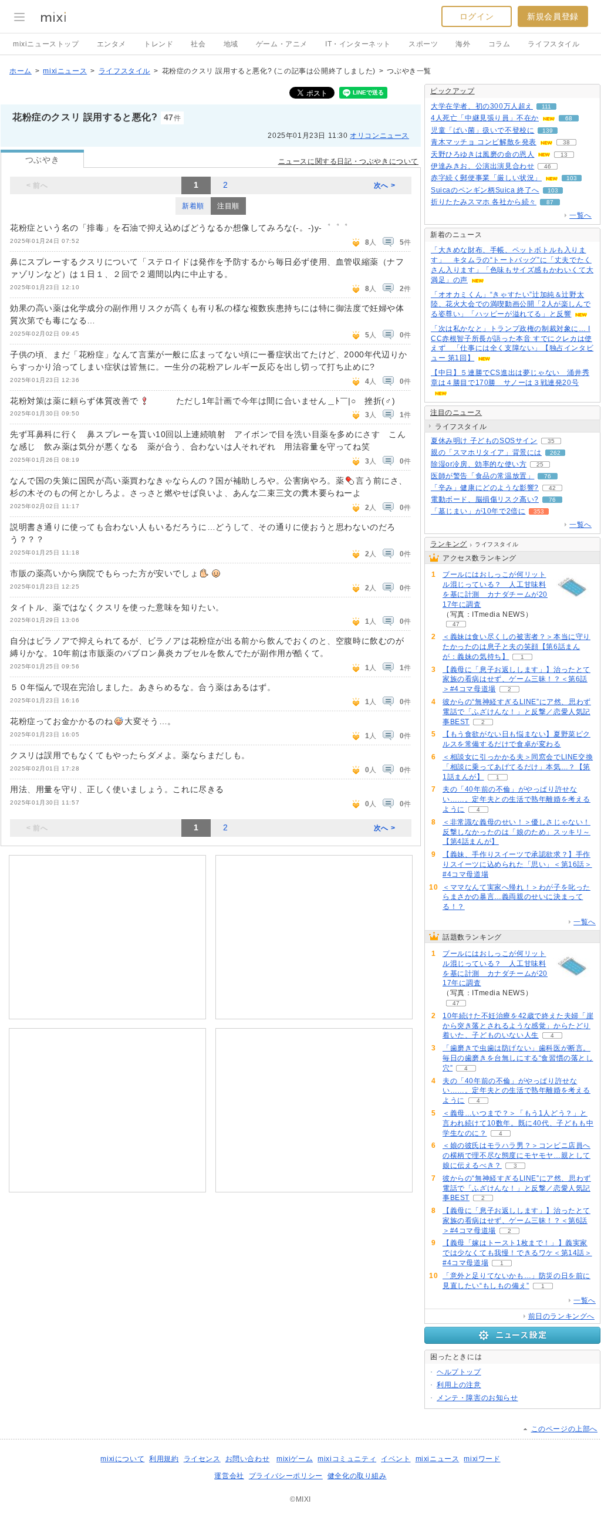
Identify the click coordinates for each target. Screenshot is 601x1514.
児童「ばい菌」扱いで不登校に (482, 130)
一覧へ (580, 215)
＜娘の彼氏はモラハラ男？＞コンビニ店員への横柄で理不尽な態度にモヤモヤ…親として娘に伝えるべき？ (516, 1155)
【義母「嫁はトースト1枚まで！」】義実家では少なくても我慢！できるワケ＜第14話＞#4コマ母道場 (517, 1253)
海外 (462, 44)
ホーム (20, 71)
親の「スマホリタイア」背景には (486, 452)
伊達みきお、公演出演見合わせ (482, 166)
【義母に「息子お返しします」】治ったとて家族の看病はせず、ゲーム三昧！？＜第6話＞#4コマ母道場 (516, 679)
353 (539, 511)
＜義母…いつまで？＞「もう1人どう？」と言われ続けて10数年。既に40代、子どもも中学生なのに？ (518, 1123)
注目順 (228, 206)
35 (551, 441)
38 (566, 142)
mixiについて (122, 1459)
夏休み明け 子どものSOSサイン (484, 441)
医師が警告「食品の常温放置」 (482, 476)
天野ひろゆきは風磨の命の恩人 (482, 154)
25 (539, 464)
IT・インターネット (358, 44)
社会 (198, 44)
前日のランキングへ (561, 1316)
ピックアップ (452, 91)
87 (549, 202)
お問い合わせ (247, 1459)
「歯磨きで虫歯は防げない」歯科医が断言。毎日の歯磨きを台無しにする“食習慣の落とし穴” (518, 1058)
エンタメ (111, 44)
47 (456, 624)
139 (547, 130)
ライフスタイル (553, 44)
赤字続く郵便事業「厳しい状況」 (486, 178)
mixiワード (482, 1459)
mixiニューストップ (46, 44)
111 (546, 106)
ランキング (448, 544)
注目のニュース (456, 412)
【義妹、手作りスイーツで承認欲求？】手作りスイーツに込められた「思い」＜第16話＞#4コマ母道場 (517, 864)
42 (552, 488)
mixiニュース (65, 71)
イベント (395, 1459)
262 (555, 453)
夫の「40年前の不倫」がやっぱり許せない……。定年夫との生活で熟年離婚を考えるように (516, 799)
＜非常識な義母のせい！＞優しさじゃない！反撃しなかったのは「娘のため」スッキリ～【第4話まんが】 (516, 832)
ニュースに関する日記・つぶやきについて (348, 161)
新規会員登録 (553, 16)
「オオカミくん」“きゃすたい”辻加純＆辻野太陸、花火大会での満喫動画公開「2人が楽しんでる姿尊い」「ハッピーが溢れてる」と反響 (510, 304)
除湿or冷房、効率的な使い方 (478, 464)
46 (547, 166)
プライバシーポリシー (286, 1476)
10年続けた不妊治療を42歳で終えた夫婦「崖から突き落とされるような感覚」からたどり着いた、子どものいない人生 (518, 1026)
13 (564, 154)
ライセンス (202, 1459)
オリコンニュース (379, 135)
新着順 (193, 206)
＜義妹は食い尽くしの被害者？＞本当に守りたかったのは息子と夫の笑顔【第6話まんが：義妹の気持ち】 (516, 647)
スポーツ (423, 44)
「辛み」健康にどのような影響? (485, 488)
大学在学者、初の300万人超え (482, 106)
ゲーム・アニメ (282, 44)
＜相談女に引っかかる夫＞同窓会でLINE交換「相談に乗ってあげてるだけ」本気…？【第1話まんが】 (518, 767)
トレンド (158, 44)
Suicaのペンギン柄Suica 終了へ (485, 190)
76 (547, 476)
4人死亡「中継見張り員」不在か (485, 118)
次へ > (384, 185)
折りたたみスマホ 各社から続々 (483, 202)
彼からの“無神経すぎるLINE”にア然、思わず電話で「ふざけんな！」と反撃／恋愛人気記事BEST (517, 712)
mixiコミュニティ (347, 1459)
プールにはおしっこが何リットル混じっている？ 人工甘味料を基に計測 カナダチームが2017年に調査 (495, 589)
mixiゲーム (294, 1459)
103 (571, 178)
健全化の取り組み (357, 1476)
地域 (231, 44)
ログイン (477, 16)
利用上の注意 (459, 1385)
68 (568, 118)
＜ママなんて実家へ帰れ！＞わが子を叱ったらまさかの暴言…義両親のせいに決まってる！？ (516, 897)
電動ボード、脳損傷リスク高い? (485, 499)
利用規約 (163, 1459)
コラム (499, 44)
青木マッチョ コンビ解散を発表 (483, 142)
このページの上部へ (564, 1429)
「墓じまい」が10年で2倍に (478, 511)
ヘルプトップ (459, 1372)
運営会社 (229, 1476)
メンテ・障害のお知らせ (477, 1398)
